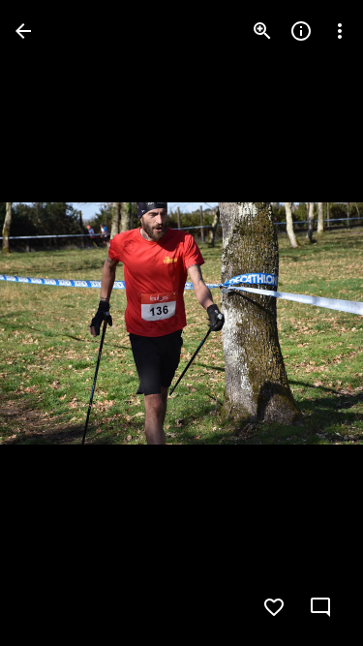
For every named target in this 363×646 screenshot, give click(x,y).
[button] (54, 323)
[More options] (339, 31)
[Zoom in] (262, 31)
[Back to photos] (23, 31)
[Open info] (301, 31)
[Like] (274, 607)
